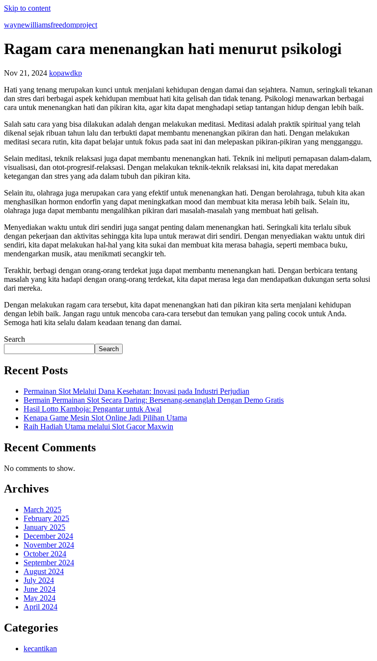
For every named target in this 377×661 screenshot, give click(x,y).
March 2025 (42, 509)
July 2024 (39, 580)
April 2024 (40, 607)
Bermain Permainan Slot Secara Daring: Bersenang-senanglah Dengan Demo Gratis (154, 400)
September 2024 (49, 562)
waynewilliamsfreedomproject (50, 25)
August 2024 (44, 571)
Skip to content (27, 8)
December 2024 (48, 536)
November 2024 (49, 545)
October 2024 (45, 554)
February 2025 (46, 518)
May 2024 (39, 598)
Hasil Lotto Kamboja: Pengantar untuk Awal (93, 409)
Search (14, 339)
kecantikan (40, 648)
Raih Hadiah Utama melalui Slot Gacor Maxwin (98, 426)
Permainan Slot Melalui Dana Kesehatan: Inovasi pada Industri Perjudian (136, 391)
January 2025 (44, 527)
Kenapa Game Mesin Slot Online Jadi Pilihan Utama (105, 417)
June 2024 (39, 589)
